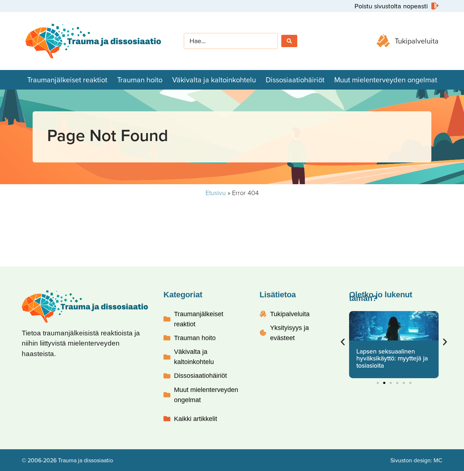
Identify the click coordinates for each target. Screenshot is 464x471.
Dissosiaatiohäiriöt (295, 79)
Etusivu (216, 192)
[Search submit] (289, 41)
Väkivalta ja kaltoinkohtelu (214, 79)
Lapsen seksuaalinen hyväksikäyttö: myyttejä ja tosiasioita (392, 358)
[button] (342, 342)
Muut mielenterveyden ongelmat (385, 79)
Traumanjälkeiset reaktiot (67, 79)
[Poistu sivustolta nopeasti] (396, 6)
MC (438, 460)
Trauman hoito (139, 79)
